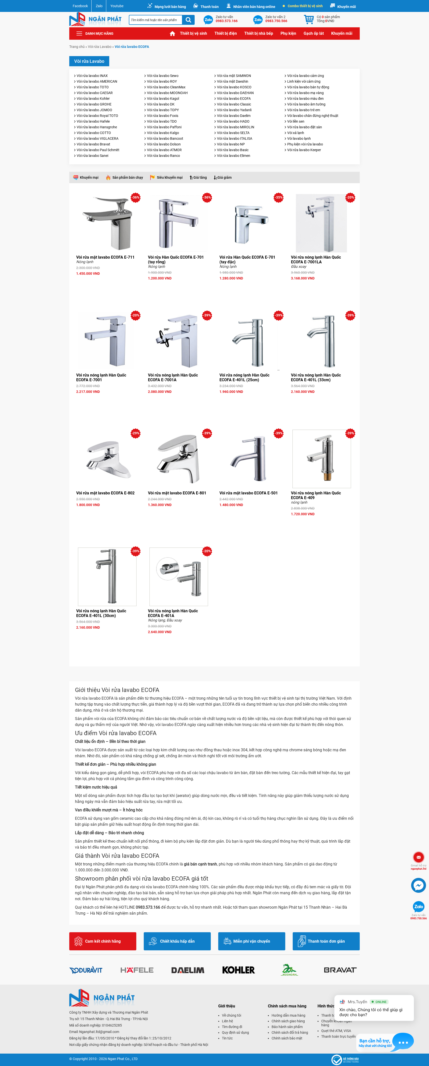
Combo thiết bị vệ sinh (305, 6)
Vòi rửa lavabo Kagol (163, 99)
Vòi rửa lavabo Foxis (162, 116)
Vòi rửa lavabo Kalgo (163, 133)
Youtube (116, 6)
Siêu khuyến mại (170, 177)
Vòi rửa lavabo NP (231, 144)
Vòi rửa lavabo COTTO (94, 133)
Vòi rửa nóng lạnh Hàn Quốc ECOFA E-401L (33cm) (316, 377)
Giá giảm (224, 177)
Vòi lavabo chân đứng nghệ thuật (312, 116)
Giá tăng (200, 177)
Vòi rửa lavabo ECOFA (234, 99)
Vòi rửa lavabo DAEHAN (235, 93)
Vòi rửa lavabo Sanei (92, 156)
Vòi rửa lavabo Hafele (93, 121)
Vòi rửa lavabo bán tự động (308, 87)
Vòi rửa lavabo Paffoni (164, 127)
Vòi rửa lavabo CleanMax (166, 87)
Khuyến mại (89, 177)
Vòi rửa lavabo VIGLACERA (97, 138)
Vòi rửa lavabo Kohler (93, 99)
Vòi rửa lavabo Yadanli (234, 110)
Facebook (80, 6)
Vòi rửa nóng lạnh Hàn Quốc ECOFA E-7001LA (316, 259)
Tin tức (227, 1038)
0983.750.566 (418, 917)
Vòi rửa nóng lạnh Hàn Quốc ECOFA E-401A (173, 613)
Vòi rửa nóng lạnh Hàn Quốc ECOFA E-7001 (101, 377)
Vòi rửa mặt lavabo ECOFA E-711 (105, 257)
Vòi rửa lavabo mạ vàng (305, 93)
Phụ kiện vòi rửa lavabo (305, 144)
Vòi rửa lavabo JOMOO (94, 110)
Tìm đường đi (232, 1027)
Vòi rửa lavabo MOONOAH (167, 93)
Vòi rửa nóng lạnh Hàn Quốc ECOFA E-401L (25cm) (244, 377)
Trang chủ (172, 33)
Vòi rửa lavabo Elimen (233, 156)
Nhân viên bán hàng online (254, 7)
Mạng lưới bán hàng (170, 7)
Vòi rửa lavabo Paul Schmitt (98, 150)
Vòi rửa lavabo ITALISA (234, 138)
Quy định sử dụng (235, 1032)
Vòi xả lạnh (295, 133)
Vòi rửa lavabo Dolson (164, 144)
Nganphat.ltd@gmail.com (99, 1032)
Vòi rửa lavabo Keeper (304, 150)
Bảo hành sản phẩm (287, 1027)
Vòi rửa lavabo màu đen (305, 99)
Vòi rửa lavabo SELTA (233, 133)
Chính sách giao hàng (288, 1021)
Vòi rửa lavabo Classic (234, 104)
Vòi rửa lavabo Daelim (233, 116)
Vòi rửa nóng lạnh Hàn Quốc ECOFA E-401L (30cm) (101, 613)
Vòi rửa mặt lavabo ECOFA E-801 (177, 493)
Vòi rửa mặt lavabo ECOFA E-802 (105, 493)
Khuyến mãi (346, 7)
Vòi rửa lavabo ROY (162, 81)
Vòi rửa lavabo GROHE (94, 104)
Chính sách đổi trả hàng (290, 1032)
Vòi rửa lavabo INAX (92, 76)
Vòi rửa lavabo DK (161, 104)
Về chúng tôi (231, 1015)
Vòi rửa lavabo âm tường (306, 104)
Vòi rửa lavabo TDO (162, 121)
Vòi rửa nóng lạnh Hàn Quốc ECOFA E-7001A (173, 377)
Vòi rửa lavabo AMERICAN (97, 81)
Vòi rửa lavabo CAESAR (95, 93)
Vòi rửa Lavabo (99, 47)
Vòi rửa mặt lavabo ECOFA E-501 (248, 493)
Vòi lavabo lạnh (299, 138)
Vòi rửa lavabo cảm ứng (305, 76)
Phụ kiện (288, 33)
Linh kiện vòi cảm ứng (304, 81)
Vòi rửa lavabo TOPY (163, 110)
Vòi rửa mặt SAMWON (234, 76)
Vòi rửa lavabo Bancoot (165, 138)
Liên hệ (227, 1021)
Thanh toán (210, 7)
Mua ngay (107, 282)
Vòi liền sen (295, 121)
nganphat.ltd (418, 867)
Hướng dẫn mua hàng (288, 1015)
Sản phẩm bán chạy (127, 177)
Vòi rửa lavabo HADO (233, 121)
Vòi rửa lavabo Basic (233, 150)
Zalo (99, 6)
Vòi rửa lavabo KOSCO (234, 87)
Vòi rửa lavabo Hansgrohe (97, 127)
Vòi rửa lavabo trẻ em (303, 110)
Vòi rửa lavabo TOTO (93, 87)
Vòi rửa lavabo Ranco (163, 156)
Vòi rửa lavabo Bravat (93, 144)
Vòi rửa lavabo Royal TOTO (97, 116)
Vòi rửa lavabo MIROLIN (235, 127)
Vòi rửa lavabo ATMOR (164, 150)
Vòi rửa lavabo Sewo (163, 76)
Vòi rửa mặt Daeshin (232, 81)
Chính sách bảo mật (287, 1038)
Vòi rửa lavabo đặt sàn (304, 127)
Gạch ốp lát (314, 33)
